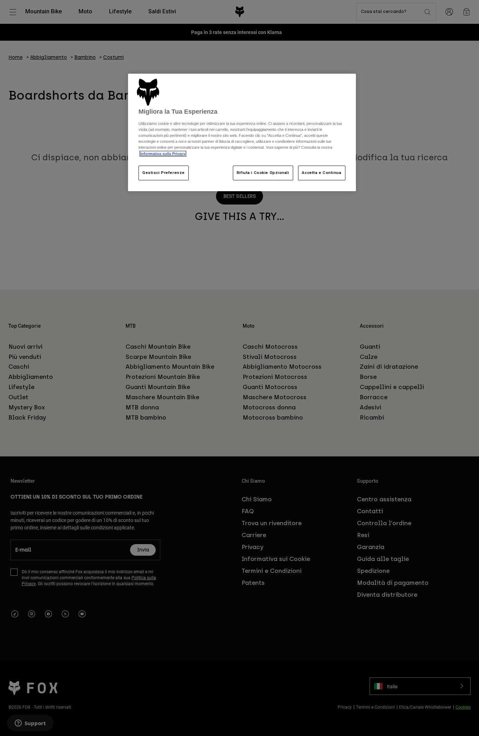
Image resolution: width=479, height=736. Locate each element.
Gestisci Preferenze (163, 172)
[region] (242, 132)
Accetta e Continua (321, 172)
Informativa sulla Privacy (162, 154)
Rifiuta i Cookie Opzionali (263, 172)
